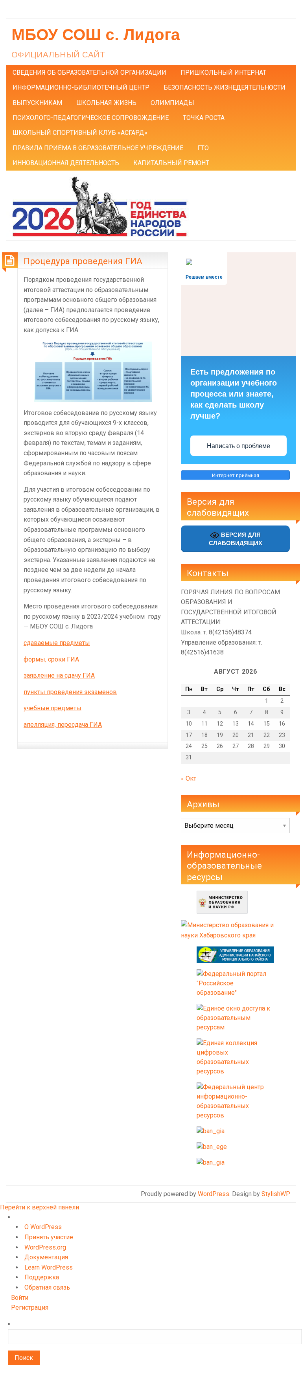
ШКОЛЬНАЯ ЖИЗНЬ (106, 103)
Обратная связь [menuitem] (47, 1287)
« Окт (188, 778)
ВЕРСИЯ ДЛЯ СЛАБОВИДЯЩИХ (235, 538)
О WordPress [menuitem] (43, 1227)
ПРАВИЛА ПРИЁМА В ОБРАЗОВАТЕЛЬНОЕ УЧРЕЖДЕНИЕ (98, 148)
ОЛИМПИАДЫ (172, 103)
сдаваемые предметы (57, 643)
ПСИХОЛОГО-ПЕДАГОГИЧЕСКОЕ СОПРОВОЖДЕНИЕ (91, 117)
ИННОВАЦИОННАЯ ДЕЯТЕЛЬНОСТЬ (66, 163)
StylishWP (275, 1194)
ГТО (203, 148)
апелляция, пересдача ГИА (63, 724)
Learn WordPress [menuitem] (48, 1267)
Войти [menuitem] (19, 1297)
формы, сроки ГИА (51, 659)
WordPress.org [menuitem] (45, 1247)
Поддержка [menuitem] (41, 1277)
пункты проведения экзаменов (70, 692)
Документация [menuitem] (46, 1257)
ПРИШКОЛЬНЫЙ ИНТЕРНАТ (223, 72)
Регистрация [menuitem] (29, 1307)
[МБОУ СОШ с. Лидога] (99, 205)
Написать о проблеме (238, 446)
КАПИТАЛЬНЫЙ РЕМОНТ (171, 163)
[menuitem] (155, 1351)
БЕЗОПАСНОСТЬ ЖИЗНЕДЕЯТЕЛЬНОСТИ (224, 87)
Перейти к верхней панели (39, 1207)
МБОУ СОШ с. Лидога (95, 34)
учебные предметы (52, 708)
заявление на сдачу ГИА (59, 675)
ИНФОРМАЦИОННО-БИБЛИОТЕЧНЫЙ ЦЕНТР (81, 87)
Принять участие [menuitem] (48, 1237)
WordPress (213, 1194)
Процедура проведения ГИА (83, 261)
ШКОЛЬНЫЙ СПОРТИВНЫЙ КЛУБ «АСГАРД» (80, 132)
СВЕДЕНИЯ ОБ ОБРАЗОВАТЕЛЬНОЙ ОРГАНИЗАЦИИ (89, 72)
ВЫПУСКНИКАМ (37, 103)
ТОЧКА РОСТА (204, 117)
